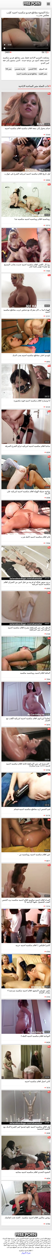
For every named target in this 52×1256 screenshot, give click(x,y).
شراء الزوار (26, 1253)
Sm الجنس (32, 69)
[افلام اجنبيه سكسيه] (32, 3)
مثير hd (8, 69)
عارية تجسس (20, 69)
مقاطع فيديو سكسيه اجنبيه (27, 74)
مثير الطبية (43, 74)
